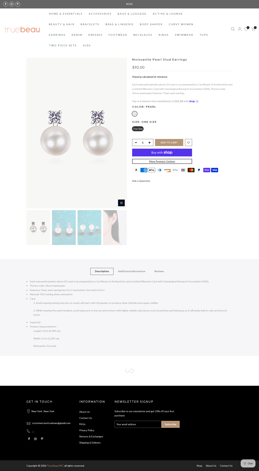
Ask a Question (141, 180)
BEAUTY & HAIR (62, 24)
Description (102, 271)
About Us (84, 411)
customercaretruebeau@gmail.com (51, 423)
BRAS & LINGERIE (120, 24)
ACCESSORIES (100, 13)
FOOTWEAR (118, 34)
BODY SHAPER (151, 24)
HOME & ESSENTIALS (66, 13)
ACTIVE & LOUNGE (168, 13)
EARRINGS (57, 34)
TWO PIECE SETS (63, 45)
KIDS (87, 45)
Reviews (159, 271)
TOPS (203, 34)
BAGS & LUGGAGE (132, 13)
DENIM (77, 34)
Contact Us (85, 417)
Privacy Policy (86, 430)
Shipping (137, 76)
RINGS (164, 34)
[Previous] (32, 133)
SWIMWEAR (184, 34)
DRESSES (95, 34)
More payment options (162, 161)
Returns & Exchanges (91, 436)
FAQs (82, 424)
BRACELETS (90, 24)
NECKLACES (142, 34)
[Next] (120, 133)
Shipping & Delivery (90, 442)
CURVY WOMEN (181, 24)
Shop (199, 465)
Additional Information (131, 271)
